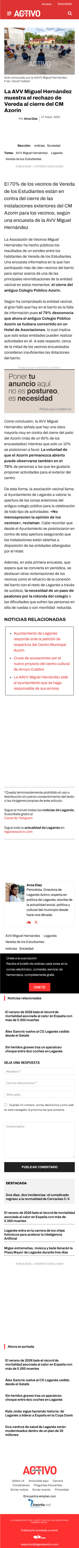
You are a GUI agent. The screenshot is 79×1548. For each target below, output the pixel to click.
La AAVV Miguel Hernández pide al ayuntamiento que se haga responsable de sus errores (41, 683)
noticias (39, 145)
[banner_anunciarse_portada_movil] (39, 391)
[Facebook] (15, 129)
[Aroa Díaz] (14, 904)
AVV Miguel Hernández (32, 153)
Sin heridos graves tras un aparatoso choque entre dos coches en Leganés (34, 1397)
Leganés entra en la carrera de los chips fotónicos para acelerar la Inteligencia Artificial (34, 1234)
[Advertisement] (39, 740)
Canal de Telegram (18, 818)
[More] (63, 129)
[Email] (44, 129)
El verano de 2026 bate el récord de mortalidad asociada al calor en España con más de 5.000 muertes (38, 1016)
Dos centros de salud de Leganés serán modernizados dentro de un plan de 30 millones (35, 1431)
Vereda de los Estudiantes (23, 159)
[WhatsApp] (34, 129)
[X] (25, 129)
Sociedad (53, 145)
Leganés (57, 153)
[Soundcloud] (29, 922)
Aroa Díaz (30, 118)
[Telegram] (54, 129)
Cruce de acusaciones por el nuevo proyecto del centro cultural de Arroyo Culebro (42, 663)
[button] (70, 13)
